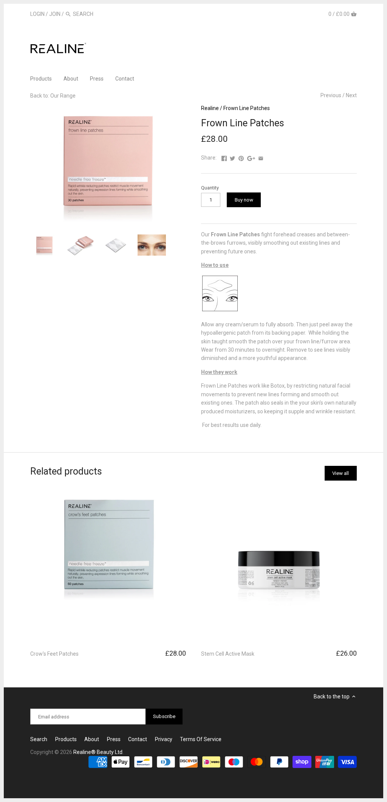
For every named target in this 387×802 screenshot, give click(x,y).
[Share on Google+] (251, 157)
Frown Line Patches (246, 108)
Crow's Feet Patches (54, 654)
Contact (137, 739)
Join (54, 14)
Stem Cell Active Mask (227, 654)
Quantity (210, 188)
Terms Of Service (200, 739)
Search (38, 739)
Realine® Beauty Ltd (97, 752)
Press (114, 739)
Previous (330, 95)
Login (37, 14)
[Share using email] (260, 157)
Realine (210, 108)
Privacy (163, 739)
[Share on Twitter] (232, 157)
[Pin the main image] (241, 157)
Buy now (244, 200)
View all (340, 473)
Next (351, 95)
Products (66, 739)
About (91, 739)
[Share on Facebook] (224, 157)
